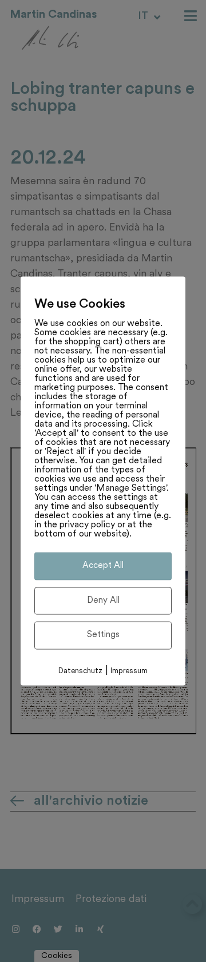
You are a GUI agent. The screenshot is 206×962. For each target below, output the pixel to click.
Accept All (103, 566)
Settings (103, 635)
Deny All (103, 600)
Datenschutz (80, 670)
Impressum (129, 670)
